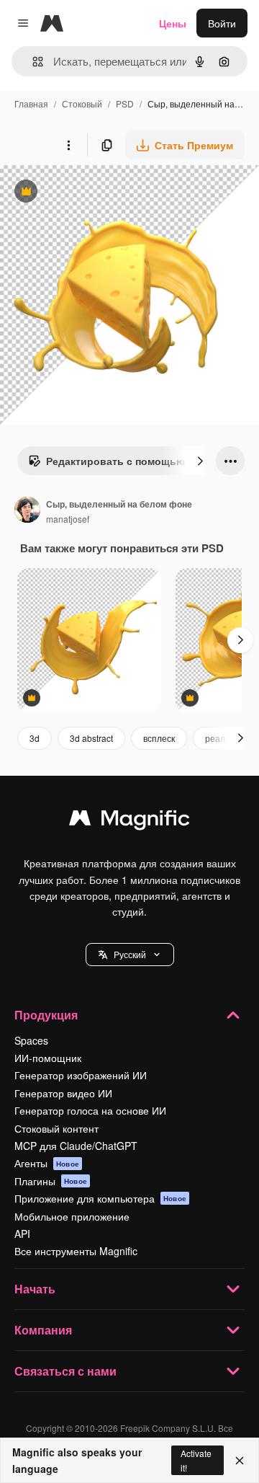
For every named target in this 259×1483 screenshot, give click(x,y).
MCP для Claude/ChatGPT (75, 1145)
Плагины (50, 1181)
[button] (130, 954)
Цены (172, 23)
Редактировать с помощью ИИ (115, 464)
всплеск (159, 738)
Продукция (46, 1014)
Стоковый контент (56, 1128)
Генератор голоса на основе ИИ (90, 1110)
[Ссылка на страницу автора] (27, 511)
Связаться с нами (65, 1371)
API (22, 1233)
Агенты (46, 1163)
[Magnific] (129, 821)
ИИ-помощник (47, 1057)
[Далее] (200, 460)
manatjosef (67, 519)
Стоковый (82, 103)
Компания (43, 1330)
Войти (222, 23)
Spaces (31, 1040)
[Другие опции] (68, 144)
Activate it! (196, 1460)
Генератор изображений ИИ (80, 1075)
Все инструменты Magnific (75, 1251)
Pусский (130, 954)
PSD (125, 103)
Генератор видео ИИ (63, 1093)
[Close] (239, 1460)
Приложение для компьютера (100, 1198)
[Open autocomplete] (32, 61)
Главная (31, 103)
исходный (96, 192)
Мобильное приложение (72, 1216)
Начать (34, 1288)
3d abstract (91, 738)
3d (34, 738)
